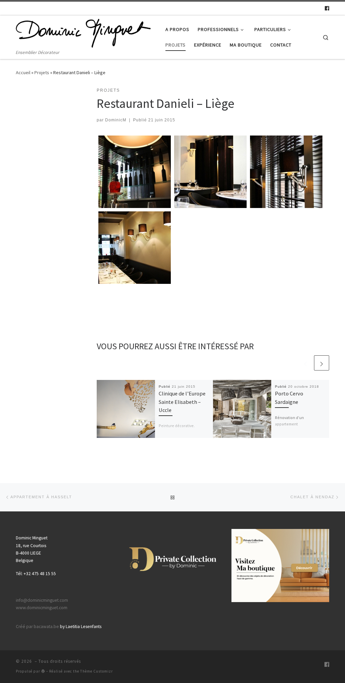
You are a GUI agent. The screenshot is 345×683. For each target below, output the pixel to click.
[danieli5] (286, 172)
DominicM (115, 120)
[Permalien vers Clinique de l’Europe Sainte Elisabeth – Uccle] (126, 409)
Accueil (23, 72)
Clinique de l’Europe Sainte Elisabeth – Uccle (182, 401)
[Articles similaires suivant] (321, 362)
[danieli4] (210, 172)
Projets (41, 72)
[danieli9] (134, 172)
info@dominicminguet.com (42, 600)
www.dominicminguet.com (41, 608)
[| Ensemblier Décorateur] (83, 32)
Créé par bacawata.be (37, 626)
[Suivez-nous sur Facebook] (327, 8)
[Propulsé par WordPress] (43, 671)
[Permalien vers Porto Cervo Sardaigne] (242, 409)
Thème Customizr (96, 671)
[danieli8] (134, 248)
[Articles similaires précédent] (305, 362)
